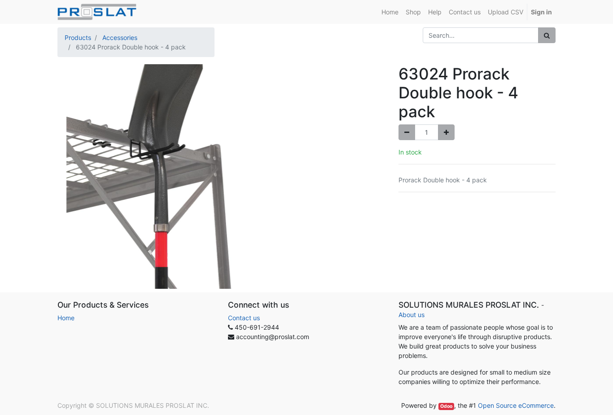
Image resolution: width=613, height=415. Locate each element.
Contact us (244, 318)
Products (78, 37)
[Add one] (446, 132)
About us (411, 314)
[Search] (547, 35)
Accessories (119, 37)
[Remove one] (406, 132)
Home (65, 318)
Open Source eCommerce (516, 405)
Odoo (446, 406)
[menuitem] (390, 12)
